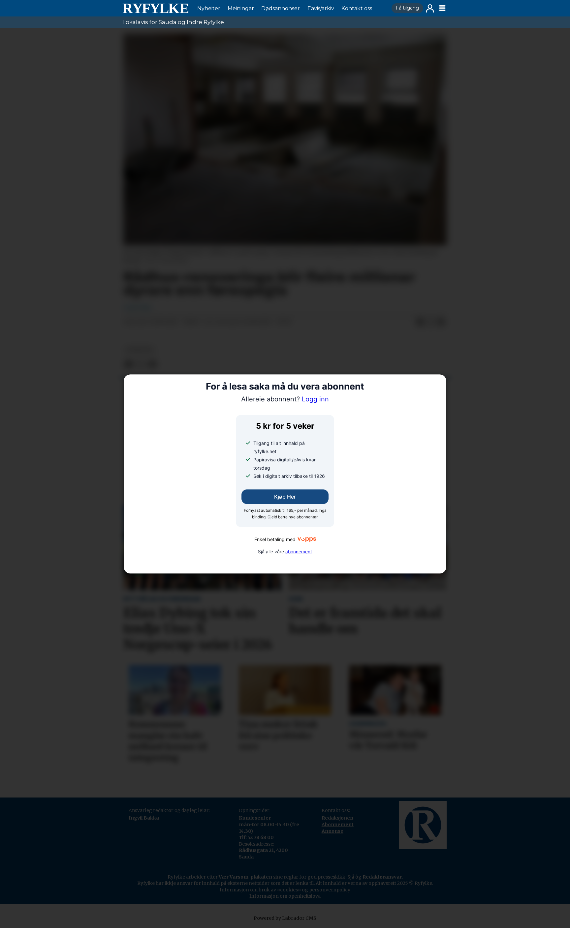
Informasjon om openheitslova (285, 896)
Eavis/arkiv (320, 8)
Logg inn (430, 8)
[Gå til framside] (155, 8)
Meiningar (241, 8)
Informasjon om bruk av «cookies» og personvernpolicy (285, 890)
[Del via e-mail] (441, 322)
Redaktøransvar (382, 877)
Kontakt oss (356, 8)
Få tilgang (407, 8)
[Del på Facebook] (420, 322)
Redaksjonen (337, 818)
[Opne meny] (442, 8)
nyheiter (139, 350)
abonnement (298, 551)
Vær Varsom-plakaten (245, 877)
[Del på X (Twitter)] (430, 322)
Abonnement (338, 824)
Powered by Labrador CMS (285, 918)
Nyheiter (208, 8)
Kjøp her (285, 497)
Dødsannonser (280, 8)
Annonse (332, 831)
